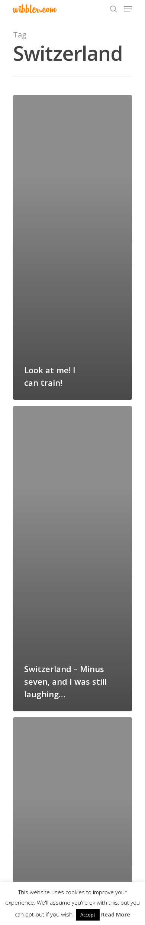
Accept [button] (87, 914)
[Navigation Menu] (128, 9)
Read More (115, 914)
